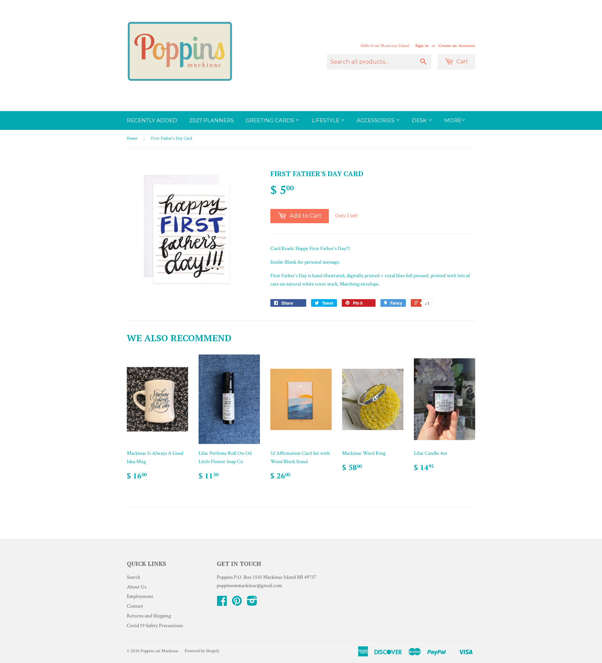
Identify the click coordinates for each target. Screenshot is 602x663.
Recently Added (152, 120)
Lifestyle (326, 120)
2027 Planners (211, 120)
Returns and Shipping (149, 616)
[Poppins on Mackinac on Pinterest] (237, 603)
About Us (136, 587)
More (452, 120)
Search (133, 577)
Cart (461, 61)
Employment (140, 596)
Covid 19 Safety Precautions (155, 625)
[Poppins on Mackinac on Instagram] (252, 603)
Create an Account (456, 45)
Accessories (376, 120)
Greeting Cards (270, 120)
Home (132, 138)
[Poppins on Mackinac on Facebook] (222, 603)
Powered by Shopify (202, 651)
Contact (135, 606)
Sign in (422, 45)
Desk (420, 120)
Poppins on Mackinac (159, 651)
